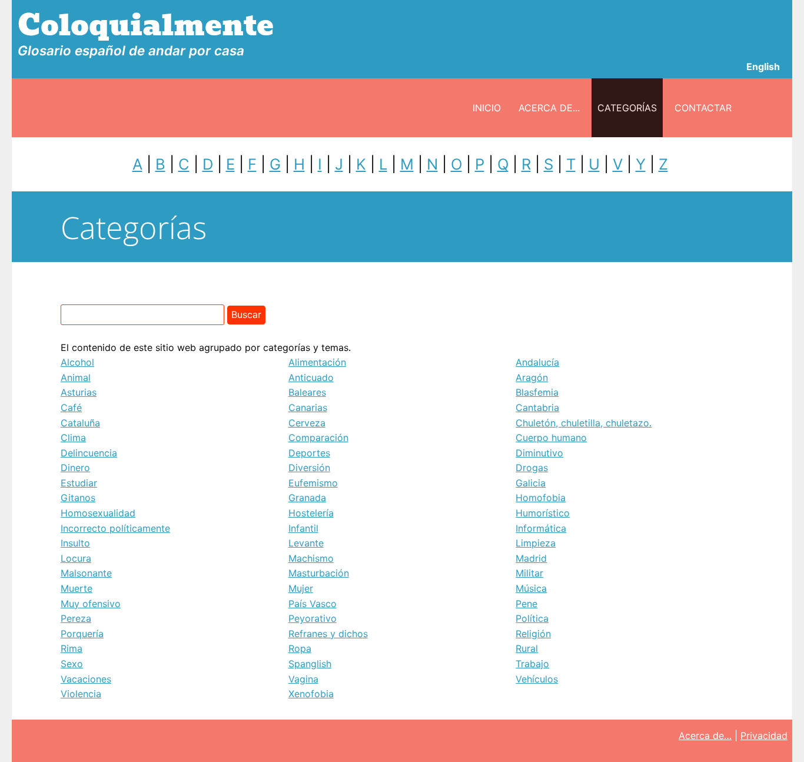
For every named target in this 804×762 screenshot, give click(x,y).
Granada (307, 497)
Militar (529, 573)
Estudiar (79, 483)
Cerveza (306, 423)
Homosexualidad (98, 513)
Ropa (299, 648)
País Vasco (312, 603)
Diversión (309, 467)
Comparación (318, 437)
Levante (306, 543)
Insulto (75, 543)
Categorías (627, 108)
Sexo (72, 664)
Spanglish (309, 664)
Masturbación (318, 573)
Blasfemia (537, 392)
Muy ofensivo (91, 603)
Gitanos (78, 497)
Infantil (303, 528)
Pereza (76, 618)
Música (531, 588)
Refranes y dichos (328, 634)
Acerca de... (549, 108)
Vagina (303, 679)
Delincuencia (89, 453)
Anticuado (311, 377)
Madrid (531, 558)
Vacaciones (86, 679)
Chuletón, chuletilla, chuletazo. (584, 423)
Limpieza (536, 543)
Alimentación (317, 362)
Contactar (703, 108)
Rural (527, 648)
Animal (76, 377)
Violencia (81, 694)
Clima (73, 437)
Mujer (300, 588)
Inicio (487, 108)
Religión (533, 634)
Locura (76, 558)
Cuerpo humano (551, 437)
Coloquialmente (146, 25)
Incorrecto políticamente (115, 528)
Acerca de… (705, 735)
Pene (526, 603)
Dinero (75, 467)
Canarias (307, 407)
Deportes (309, 453)
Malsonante (86, 573)
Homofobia (541, 497)
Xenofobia (311, 694)
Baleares (307, 392)
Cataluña (80, 423)
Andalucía (537, 362)
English (763, 66)
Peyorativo (312, 618)
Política (532, 618)
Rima (71, 648)
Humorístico (543, 513)
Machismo (311, 558)
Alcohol (77, 362)
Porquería (82, 634)
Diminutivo (539, 453)
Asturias (79, 392)
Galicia (531, 483)
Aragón (532, 377)
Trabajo (532, 664)
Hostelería (311, 513)
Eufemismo (313, 483)
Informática (541, 528)
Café (71, 407)
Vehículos (537, 679)
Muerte (76, 588)
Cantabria (537, 407)
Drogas (532, 467)
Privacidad (764, 735)
